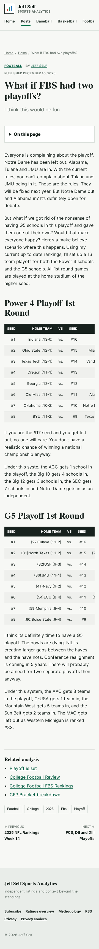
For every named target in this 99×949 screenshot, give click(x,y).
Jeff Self (39, 66)
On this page (27, 134)
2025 (50, 809)
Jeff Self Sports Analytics (30, 883)
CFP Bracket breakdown (35, 794)
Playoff (79, 809)
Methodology (70, 911)
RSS (88, 911)
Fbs (64, 809)
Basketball (67, 21)
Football (13, 66)
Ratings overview (40, 911)
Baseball (44, 21)
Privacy (10, 919)
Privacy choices (34, 919)
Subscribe (12, 911)
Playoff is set (23, 768)
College (33, 809)
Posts (26, 21)
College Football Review (35, 777)
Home (9, 21)
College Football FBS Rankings (41, 786)
